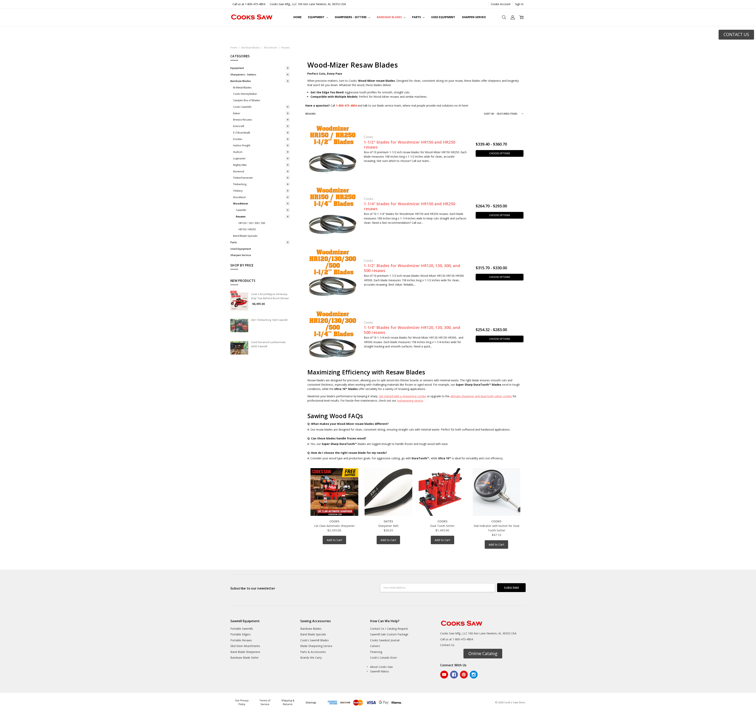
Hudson (238, 152)
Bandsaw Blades (390, 17)
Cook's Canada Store (383, 657)
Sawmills (241, 210)
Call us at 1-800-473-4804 (249, 4)
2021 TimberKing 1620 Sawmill (269, 320)
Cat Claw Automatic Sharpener (334, 526)
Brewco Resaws (242, 119)
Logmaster (239, 158)
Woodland (239, 197)
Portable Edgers (240, 634)
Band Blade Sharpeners (245, 652)
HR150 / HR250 (247, 229)
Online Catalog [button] (482, 653)
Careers (375, 646)
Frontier (237, 139)
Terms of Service (264, 702)
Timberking (239, 184)
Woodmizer (240, 203)
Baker (236, 113)
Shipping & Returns (287, 702)
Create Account (500, 4)
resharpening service (410, 400)
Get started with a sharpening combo (402, 396)
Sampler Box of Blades (246, 100)
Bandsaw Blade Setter (244, 657)
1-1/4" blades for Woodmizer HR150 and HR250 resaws (409, 206)
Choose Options (499, 153)
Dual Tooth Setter (442, 526)
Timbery (238, 190)
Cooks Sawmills (242, 107)
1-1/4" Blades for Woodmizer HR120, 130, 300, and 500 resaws (412, 330)
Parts (417, 17)
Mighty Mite (240, 165)
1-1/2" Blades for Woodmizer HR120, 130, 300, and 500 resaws (412, 268)
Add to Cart (334, 540)
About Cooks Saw (381, 667)
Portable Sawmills (241, 628)
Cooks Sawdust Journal (384, 640)
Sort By (489, 113)
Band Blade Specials (245, 236)
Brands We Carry (311, 657)
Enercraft (238, 126)
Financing (376, 652)
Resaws (241, 216)
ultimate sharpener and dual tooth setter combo (481, 396)
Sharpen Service (474, 17)
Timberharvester (243, 177)
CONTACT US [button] (736, 34)
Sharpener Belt (388, 526)
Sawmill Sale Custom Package (389, 634)
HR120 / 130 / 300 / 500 (252, 223)
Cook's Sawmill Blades (314, 640)
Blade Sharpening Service (316, 646)
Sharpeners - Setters (351, 17)
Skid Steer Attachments (245, 646)
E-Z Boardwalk (241, 132)
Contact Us (447, 645)
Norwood (238, 171)
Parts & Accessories (313, 652)
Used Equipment (443, 17)
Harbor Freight (241, 145)
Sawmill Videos (379, 671)
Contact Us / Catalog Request (389, 628)
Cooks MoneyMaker (245, 94)
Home (297, 17)
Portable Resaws (241, 640)
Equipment (316, 17)
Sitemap (311, 702)
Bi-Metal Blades (242, 87)
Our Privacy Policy (242, 702)
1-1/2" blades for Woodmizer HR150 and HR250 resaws (409, 144)
